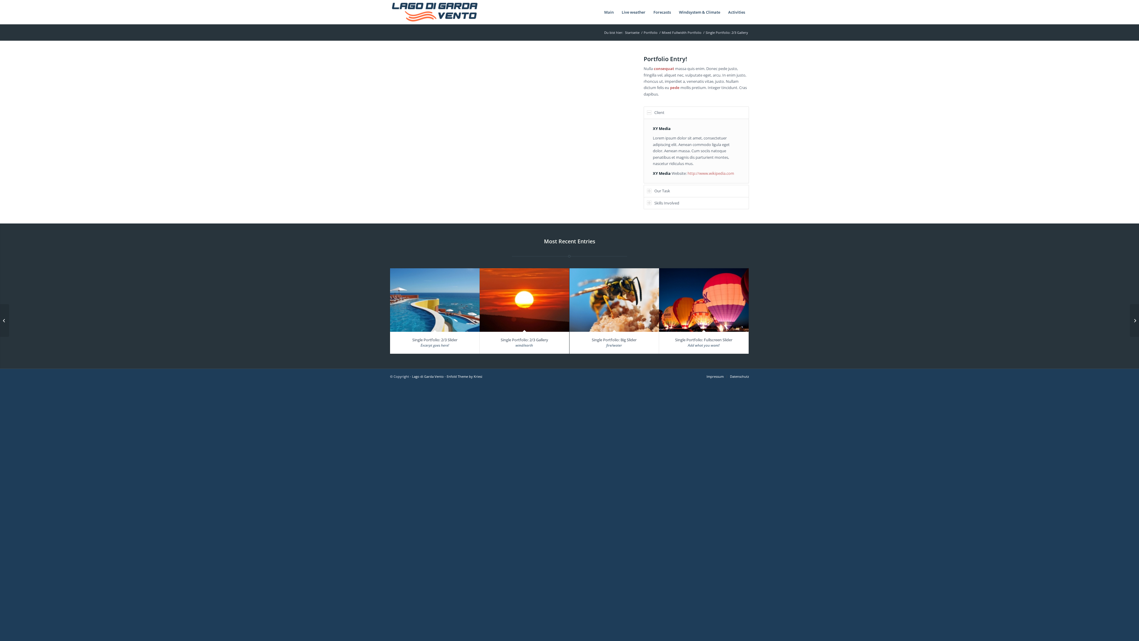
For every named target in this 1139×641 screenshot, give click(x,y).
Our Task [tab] (662, 190)
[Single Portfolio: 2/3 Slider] (435, 300)
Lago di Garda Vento (428, 376)
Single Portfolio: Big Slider (614, 339)
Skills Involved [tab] (666, 203)
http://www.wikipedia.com (711, 173)
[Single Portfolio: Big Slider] (614, 300)
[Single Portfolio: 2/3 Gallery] (524, 300)
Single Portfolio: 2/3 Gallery (524, 339)
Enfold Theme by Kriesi (464, 376)
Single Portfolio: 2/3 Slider (434, 339)
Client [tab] (659, 112)
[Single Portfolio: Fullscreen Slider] (704, 300)
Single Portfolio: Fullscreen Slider (703, 339)
